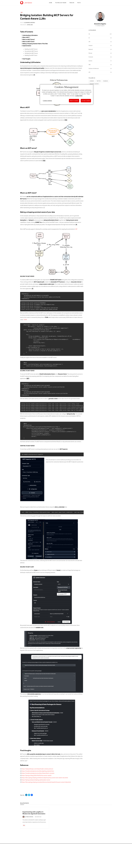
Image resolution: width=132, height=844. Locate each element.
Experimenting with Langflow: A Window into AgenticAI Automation (34, 813)
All (100, 34)
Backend (100, 49)
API (100, 41)
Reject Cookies (74, 100)
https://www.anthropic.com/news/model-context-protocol (37, 769)
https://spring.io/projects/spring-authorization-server (36, 780)
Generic (100, 60)
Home (50, 2)
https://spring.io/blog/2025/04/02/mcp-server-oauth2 (36, 775)
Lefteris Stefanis (29, 816)
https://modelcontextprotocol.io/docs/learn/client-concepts (38, 773)
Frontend (100, 57)
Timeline (71, 2)
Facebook (105, 81)
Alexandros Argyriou (29, 22)
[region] (66, 94)
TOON (25, 319)
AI (100, 38)
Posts (79, 2)
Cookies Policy (79, 95)
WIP (76, 229)
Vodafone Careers (94, 83)
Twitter (99, 81)
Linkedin (92, 81)
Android (100, 45)
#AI (21, 12)
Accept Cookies (86, 100)
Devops (100, 53)
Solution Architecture (100, 68)
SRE (100, 64)
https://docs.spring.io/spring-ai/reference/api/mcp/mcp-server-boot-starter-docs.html (45, 777)
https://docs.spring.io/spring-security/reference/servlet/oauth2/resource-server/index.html (46, 782)
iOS (100, 72)
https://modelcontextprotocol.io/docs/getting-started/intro (38, 771)
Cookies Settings (47, 100)
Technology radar (60, 2)
